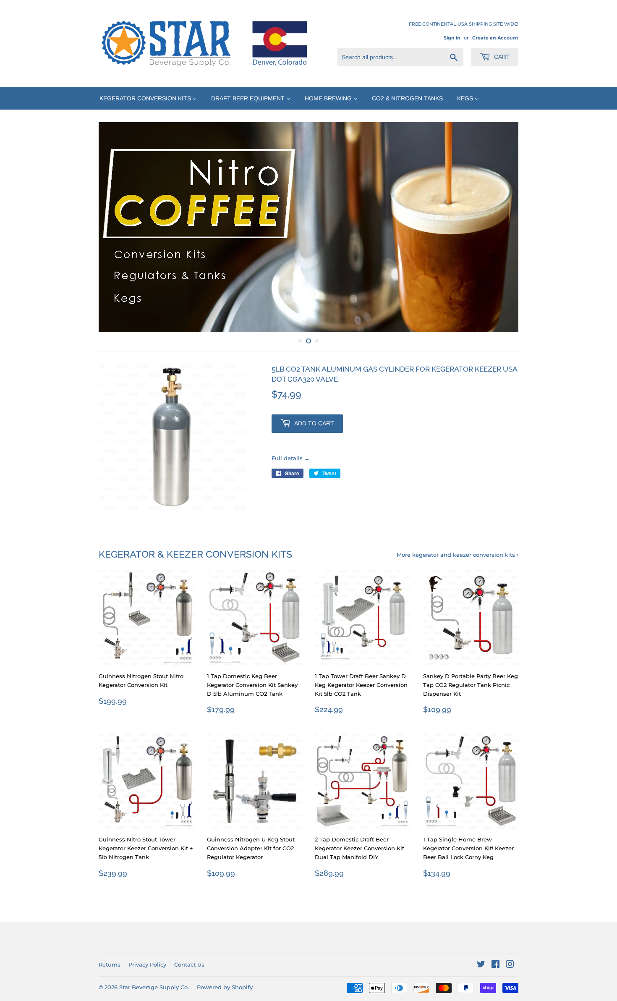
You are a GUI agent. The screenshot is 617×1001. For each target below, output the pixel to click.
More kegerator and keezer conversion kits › (457, 554)
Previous (116, 227)
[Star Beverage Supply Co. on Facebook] (495, 965)
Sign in (452, 38)
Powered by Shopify (225, 987)
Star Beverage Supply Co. (154, 987)
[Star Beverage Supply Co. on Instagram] (510, 965)
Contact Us (189, 964)
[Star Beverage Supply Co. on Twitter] (481, 965)
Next (500, 227)
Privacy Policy (147, 964)
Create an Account (495, 38)
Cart (501, 56)
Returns (109, 964)
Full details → (291, 458)
